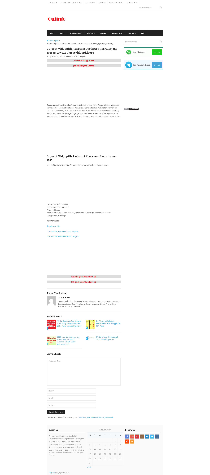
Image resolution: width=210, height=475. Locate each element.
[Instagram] (142, 437)
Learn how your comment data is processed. (95, 418)
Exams (90, 33)
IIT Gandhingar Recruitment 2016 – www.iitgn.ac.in (107, 338)
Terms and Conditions (70, 2)
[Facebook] (127, 437)
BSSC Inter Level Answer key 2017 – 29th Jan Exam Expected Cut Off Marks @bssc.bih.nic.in (68, 340)
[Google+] (132, 437)
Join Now (157, 52)
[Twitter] (152, 437)
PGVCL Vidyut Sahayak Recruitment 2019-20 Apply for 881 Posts (108, 323)
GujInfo (52, 472)
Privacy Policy (116, 2)
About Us (52, 2)
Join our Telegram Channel (83, 66)
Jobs (62, 33)
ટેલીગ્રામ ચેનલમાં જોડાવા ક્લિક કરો (83, 282)
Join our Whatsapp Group (84, 60)
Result (103, 33)
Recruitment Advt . (54, 226)
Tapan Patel (53, 56)
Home (51, 33)
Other (131, 33)
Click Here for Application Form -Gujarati (62, 231)
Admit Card (75, 33)
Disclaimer (90, 2)
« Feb (89, 467)
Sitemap (102, 2)
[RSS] (132, 441)
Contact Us (132, 2)
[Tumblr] (157, 437)
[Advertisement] (119, 20)
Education (117, 33)
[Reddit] (127, 441)
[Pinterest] (137, 437)
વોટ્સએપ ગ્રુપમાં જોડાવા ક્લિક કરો (83, 277)
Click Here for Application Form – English (63, 236)
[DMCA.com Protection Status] (131, 109)
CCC (142, 33)
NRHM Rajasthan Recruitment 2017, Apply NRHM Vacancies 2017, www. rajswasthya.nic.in (69, 323)
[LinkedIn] (147, 437)
